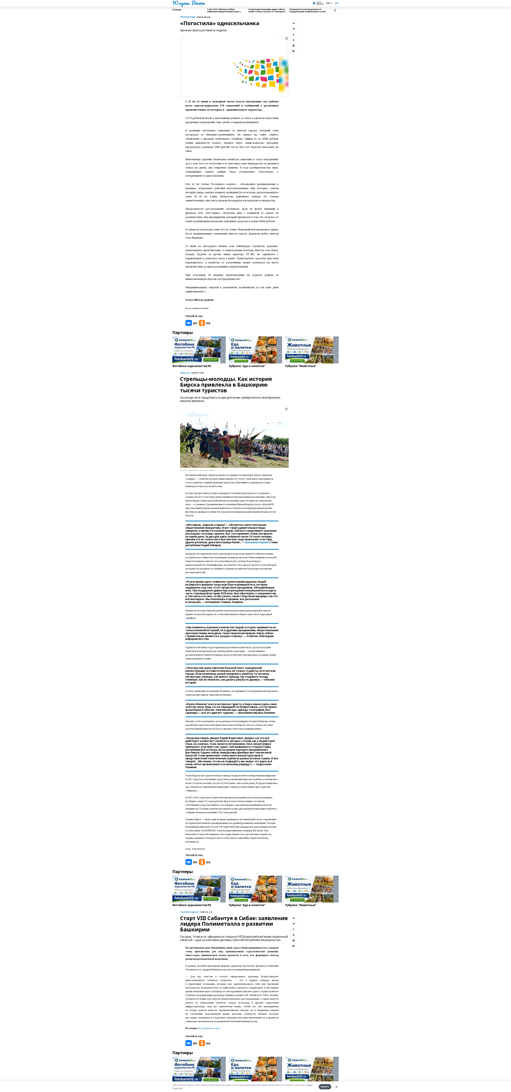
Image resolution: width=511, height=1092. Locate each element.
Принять (325, 1086)
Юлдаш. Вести (188, 3)
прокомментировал (257, 542)
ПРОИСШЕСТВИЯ (187, 17)
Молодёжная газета (209, 1028)
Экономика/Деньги (189, 912)
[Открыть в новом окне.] (191, 323)
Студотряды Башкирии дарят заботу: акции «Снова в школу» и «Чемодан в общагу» (266, 10)
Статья (176, 9)
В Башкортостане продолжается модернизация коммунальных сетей (307, 10)
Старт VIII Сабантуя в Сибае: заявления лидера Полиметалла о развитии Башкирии (223, 10)
